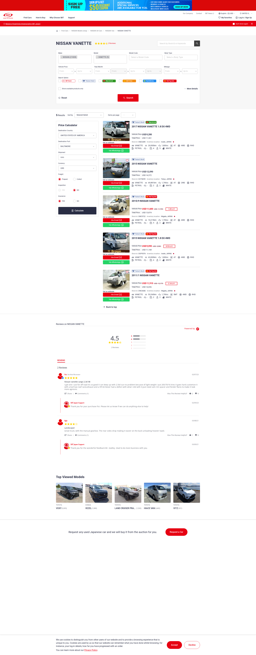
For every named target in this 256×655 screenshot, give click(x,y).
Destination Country (65, 130)
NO (78, 190)
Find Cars (28, 18)
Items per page (113, 115)
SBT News (208, 13)
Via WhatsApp (115, 150)
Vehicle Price (62, 67)
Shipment (61, 152)
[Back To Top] (249, 641)
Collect (79, 179)
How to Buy (40, 18)
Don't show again (242, 24)
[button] (69, 393)
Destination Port (64, 141)
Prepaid (65, 179)
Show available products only (72, 89)
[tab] (61, 361)
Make (60, 53)
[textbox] (71, 60)
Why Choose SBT (57, 18)
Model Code (133, 53)
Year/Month (98, 67)
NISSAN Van (109, 31)
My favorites (226, 18)
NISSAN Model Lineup (79, 31)
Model (96, 53)
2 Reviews (112, 43)
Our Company (188, 13)
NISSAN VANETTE (124, 31)
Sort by (70, 115)
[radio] (139, 336)
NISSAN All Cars (96, 31)
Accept (174, 645)
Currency (61, 163)
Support (71, 18)
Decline (192, 645)
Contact (199, 13)
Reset (64, 98)
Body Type (168, 53)
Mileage (167, 67)
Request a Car (176, 532)
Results (61, 115)
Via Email (115, 146)
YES (63, 190)
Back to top (111, 307)
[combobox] (75, 59)
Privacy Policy (90, 650)
